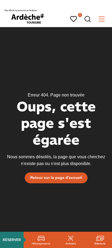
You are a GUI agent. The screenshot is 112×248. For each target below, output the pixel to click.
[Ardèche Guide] (27, 19)
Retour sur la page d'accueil (56, 178)
